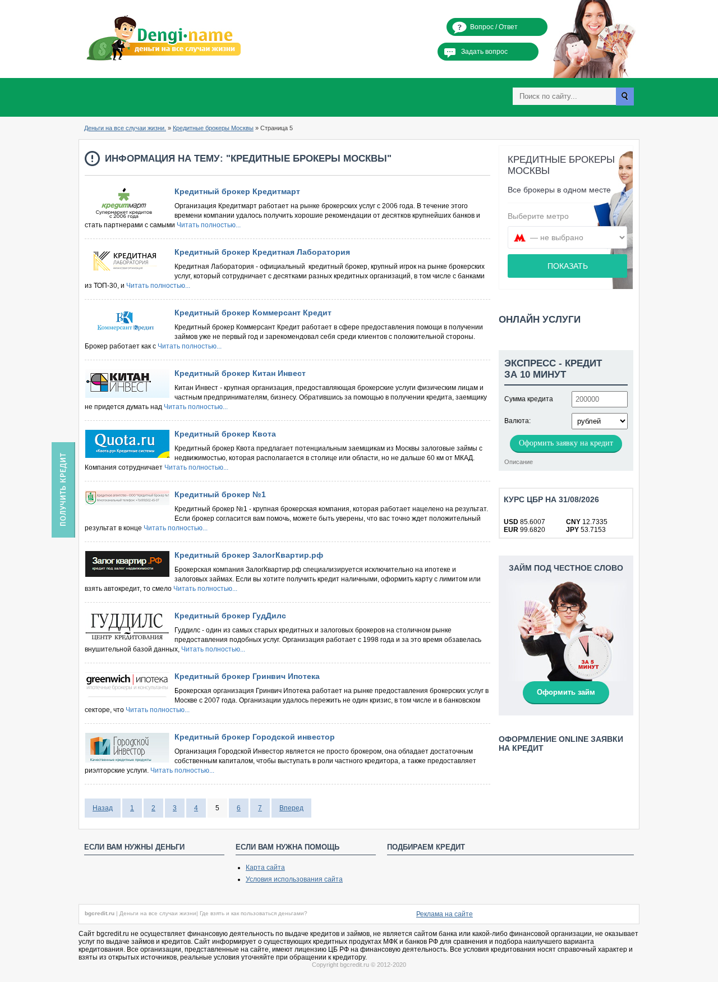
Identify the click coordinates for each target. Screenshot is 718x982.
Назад (103, 808)
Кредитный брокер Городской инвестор (254, 736)
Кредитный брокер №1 (220, 494)
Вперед (291, 808)
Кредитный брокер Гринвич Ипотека (247, 676)
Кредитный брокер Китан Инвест (240, 373)
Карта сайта (265, 867)
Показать (567, 265)
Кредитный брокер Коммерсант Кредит (253, 312)
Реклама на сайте (444, 914)
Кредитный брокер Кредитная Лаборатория (262, 251)
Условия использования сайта (294, 879)
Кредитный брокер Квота (225, 433)
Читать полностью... (209, 225)
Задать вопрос (484, 52)
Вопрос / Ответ (494, 27)
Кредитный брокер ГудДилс (230, 615)
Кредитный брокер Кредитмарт (237, 191)
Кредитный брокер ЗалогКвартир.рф (248, 554)
